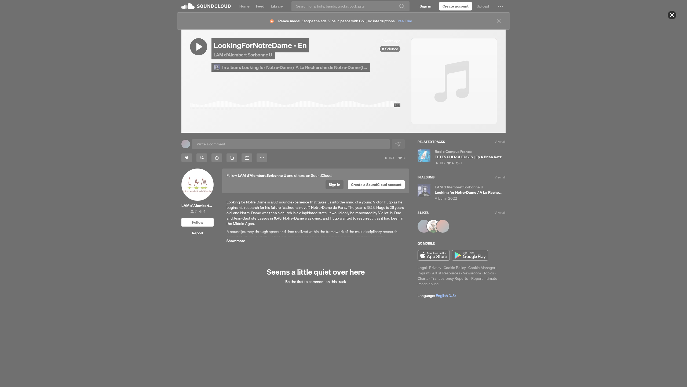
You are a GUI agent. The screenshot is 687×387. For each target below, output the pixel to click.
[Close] (672, 15)
